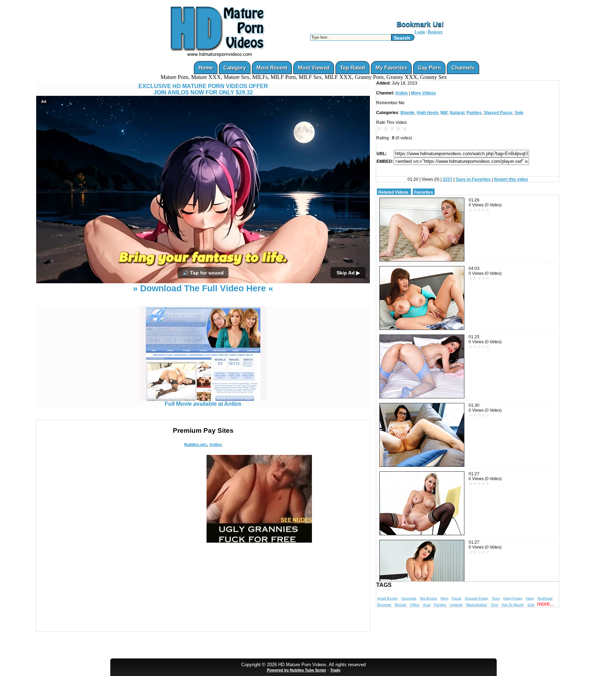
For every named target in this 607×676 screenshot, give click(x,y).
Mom (444, 598)
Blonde (407, 112)
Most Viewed (313, 68)
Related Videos (393, 192)
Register (435, 31)
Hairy (530, 598)
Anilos (215, 444)
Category (234, 68)
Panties (474, 112)
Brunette (384, 605)
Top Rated (352, 68)
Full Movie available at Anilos (203, 404)
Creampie (409, 598)
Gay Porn (429, 68)
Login (420, 31)
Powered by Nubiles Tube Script (296, 670)
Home (205, 68)
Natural (457, 112)
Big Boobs (428, 598)
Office (414, 605)
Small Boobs (387, 598)
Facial (456, 598)
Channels (463, 68)
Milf (444, 112)
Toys (494, 605)
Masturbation (476, 605)
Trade (335, 670)
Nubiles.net (195, 444)
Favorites (423, 192)
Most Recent (271, 68)
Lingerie (456, 605)
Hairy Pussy (512, 598)
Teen (496, 598)
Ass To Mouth (513, 605)
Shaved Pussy (498, 112)
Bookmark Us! (420, 24)
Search (402, 38)
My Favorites (391, 68)
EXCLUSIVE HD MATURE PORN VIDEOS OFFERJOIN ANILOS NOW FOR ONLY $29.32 (203, 89)
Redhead (545, 598)
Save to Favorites (473, 179)
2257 (447, 179)
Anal (426, 605)
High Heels (427, 112)
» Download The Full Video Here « (203, 288)
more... (545, 604)
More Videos (423, 93)
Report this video (511, 179)
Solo (519, 112)
